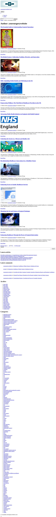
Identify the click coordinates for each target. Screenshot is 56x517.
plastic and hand (6, 464)
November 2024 (6, 292)
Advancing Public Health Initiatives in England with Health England (20, 114)
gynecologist (6, 402)
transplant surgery (7, 498)
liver (4, 433)
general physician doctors (8, 400)
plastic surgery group (7, 468)
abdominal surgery (7, 314)
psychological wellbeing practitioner (11, 473)
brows (4, 343)
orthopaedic (5, 454)
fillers (4, 395)
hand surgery (6, 408)
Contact (4, 16)
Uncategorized (6, 501)
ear (4, 373)
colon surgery (6, 365)
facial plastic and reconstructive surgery (11, 390)
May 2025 (5, 285)
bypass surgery (6, 347)
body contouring (6, 330)
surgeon (5, 489)
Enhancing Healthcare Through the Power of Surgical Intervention (19, 235)
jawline (4, 418)
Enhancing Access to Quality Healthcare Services (14, 184)
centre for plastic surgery (8, 356)
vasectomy (5, 509)
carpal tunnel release (7, 351)
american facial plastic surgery (9, 321)
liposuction (5, 431)
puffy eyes (5, 475)
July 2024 (5, 297)
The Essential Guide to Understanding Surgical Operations (17, 27)
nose (4, 447)
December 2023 (6, 306)
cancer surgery (6, 348)
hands (4, 409)
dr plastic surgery (7, 371)
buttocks (5, 346)
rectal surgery (6, 478)
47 (12, 245)
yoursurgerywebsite (11, 48)
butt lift (4, 345)
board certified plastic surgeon (9, 329)
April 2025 (5, 286)
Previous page (4, 245)
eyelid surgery (6, 382)
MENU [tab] (2, 11)
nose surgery (6, 448)
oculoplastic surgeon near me (9, 450)
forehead (5, 397)
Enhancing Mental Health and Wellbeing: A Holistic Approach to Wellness (17, 257)
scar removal (6, 483)
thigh (4, 494)
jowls (4, 419)
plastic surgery (6, 467)
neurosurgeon (6, 445)
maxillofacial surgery (7, 435)
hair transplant (6, 406)
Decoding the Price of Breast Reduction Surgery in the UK (13, 260)
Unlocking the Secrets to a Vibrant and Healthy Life (15, 138)
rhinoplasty (5, 481)
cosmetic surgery (7, 368)
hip (4, 417)
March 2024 (6, 302)
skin (4, 485)
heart (4, 412)
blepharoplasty (6, 328)
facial (4, 389)
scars (4, 484)
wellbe (4, 512)
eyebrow (5, 380)
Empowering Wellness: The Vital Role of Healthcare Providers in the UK (21, 103)
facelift (4, 387)
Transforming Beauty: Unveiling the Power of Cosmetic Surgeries (27, 278)
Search (15, 18)
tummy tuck (5, 500)
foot (4, 396)
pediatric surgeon (7, 462)
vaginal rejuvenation (7, 505)
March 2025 (6, 288)
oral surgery (5, 453)
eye (4, 376)
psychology (5, 474)
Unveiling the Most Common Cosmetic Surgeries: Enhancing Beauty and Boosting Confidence (33, 272)
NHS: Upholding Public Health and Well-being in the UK (17, 81)
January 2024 (6, 305)
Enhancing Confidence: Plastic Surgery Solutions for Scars (26, 266)
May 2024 (5, 300)
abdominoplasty (6, 315)
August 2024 (6, 296)
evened (4, 269)
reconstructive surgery (8, 476)
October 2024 (6, 294)
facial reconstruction (7, 391)
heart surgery (6, 413)
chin (4, 361)
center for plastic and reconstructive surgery (12, 354)
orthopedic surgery (7, 457)
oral (4, 452)
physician (5, 463)
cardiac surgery (6, 350)
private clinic (6, 472)
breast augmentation (7, 337)
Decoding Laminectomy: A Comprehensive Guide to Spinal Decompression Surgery (19, 255)
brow (4, 341)
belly (4, 325)
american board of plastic (8, 319)
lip (3, 429)
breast (4, 336)
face (4, 385)
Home (2, 20)
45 (9, 245)
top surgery (5, 496)
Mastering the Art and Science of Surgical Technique (15, 211)
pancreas (5, 459)
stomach (5, 487)
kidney (4, 420)
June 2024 (5, 299)
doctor (4, 370)
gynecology (5, 403)
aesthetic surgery (6, 317)
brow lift (5, 342)
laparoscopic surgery (7, 428)
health (4, 411)
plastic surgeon (6, 465)
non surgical (6, 446)
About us (5, 15)
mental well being (7, 436)
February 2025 (6, 289)
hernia (4, 414)
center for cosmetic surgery (9, 353)
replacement (5, 480)
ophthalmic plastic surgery (9, 451)
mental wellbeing (7, 437)
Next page (18, 245)
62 (15, 245)
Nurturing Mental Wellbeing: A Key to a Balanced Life (12, 256)
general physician (7, 398)
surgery (4, 491)
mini (4, 439)
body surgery (6, 331)
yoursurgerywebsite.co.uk (6, 9)
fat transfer (5, 393)
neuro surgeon (6, 444)
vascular (5, 507)
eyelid (4, 381)
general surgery (6, 401)
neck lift (5, 442)
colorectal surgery (7, 367)
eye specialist (6, 378)
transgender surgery (7, 497)
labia (4, 423)
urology (5, 503)
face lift (4, 386)
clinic (4, 363)
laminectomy (6, 426)
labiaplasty (5, 425)
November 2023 (6, 307)
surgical (5, 492)
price (4, 470)
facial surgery (6, 392)
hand (4, 407)
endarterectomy (6, 374)
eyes (4, 384)
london (4, 434)
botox (4, 332)
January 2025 (6, 290)
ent (4, 375)
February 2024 (6, 303)
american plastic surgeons (8, 323)
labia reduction (6, 424)
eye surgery (5, 379)
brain (4, 334)
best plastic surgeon (7, 326)
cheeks (4, 359)
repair (4, 479)
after (4, 318)
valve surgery (6, 506)
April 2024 (5, 301)
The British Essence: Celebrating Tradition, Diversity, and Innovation (20, 57)
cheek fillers (5, 358)
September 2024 (6, 295)
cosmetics (5, 369)
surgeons (5, 490)
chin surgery (6, 362)
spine (4, 486)
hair (4, 404)
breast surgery (6, 340)
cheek (4, 357)
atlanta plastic (6, 324)
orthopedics (5, 458)
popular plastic (6, 469)
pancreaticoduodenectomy (9, 461)
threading (5, 495)
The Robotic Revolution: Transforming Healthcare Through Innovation (16, 258)
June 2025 (5, 284)
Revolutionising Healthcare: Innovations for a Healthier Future (18, 161)
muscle (4, 440)
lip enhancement (6, 430)
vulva (4, 511)
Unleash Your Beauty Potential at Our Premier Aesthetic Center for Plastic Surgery (31, 275)
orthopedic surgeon (7, 456)
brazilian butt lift (6, 335)
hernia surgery (6, 415)
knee (4, 422)
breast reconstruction (7, 339)
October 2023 (6, 308)
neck (4, 441)
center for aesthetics (7, 352)
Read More (3, 54)
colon (4, 364)
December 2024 (6, 291)
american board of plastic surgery (10, 320)
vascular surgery (6, 508)
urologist (5, 502)
